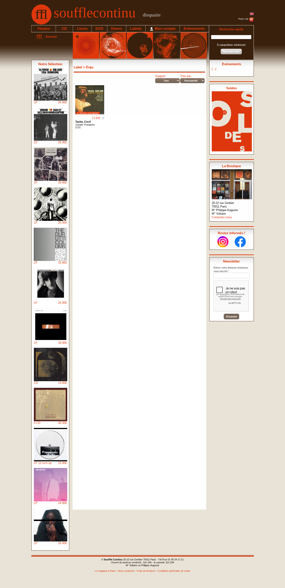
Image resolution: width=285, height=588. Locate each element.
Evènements (194, 29)
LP (50, 102)
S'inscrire (231, 316)
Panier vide (243, 19)
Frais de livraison (146, 571)
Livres (82, 29)
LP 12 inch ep (50, 463)
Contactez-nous (222, 217)
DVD (99, 29)
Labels (135, 29)
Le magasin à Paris (105, 571)
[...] (214, 69)
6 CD (50, 423)
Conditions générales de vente (173, 571)
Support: (160, 76)
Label (78, 67)
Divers (116, 29)
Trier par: (186, 76)
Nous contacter (126, 571)
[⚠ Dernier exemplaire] (89, 98)
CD (64, 29)
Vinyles (43, 29)
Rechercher (231, 51)
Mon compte (165, 29)
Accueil (50, 36)
